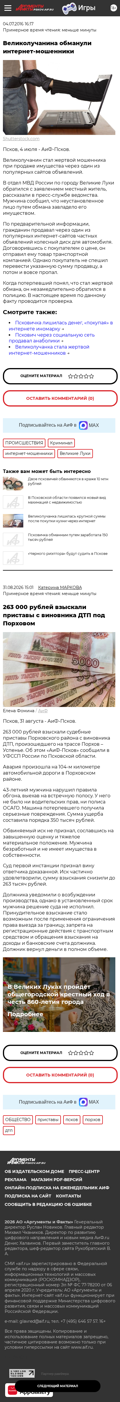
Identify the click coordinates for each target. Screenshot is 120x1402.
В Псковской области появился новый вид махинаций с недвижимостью (67, 499)
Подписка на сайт (28, 1196)
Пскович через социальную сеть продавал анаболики (52, 338)
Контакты (68, 1196)
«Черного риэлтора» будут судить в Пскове (67, 553)
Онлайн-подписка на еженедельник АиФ (57, 1187)
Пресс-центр (84, 1171)
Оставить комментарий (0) (60, 398)
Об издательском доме (34, 1171)
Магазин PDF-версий (56, 1179)
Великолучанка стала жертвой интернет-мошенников (49, 350)
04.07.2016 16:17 (18, 24)
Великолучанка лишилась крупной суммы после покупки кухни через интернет (66, 518)
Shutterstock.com (21, 138)
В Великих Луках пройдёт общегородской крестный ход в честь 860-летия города (59, 994)
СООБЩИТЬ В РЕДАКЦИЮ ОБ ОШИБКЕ (48, 1204)
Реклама (16, 1179)
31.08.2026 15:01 (18, 587)
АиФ (43, 710)
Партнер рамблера (55, 1373)
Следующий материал (57, 1386)
